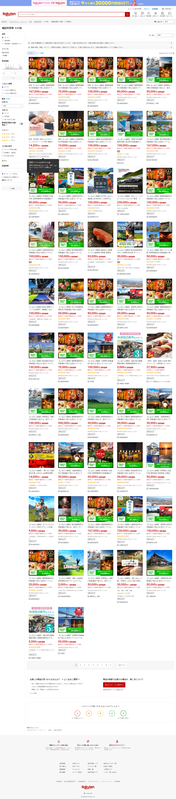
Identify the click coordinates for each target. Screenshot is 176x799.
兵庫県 (92, 381)
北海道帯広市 (64, 160)
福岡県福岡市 (35, 103)
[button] (167, 9)
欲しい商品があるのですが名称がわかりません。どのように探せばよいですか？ (57, 684)
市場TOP (4, 21)
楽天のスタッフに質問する (114, 685)
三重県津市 (152, 596)
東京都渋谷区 (94, 270)
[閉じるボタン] (171, 43)
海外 (8, 99)
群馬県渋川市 (94, 217)
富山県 (121, 163)
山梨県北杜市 (64, 214)
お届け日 (5, 110)
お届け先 (5, 102)
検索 (13, 78)
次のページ (122, 665)
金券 (30, 21)
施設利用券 (38, 21)
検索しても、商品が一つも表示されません (45, 689)
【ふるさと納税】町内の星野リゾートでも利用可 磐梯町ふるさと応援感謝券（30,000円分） (41, 309)
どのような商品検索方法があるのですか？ (45, 686)
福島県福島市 (64, 328)
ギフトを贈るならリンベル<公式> (159, 381)
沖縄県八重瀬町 (124, 383)
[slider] (2, 69)
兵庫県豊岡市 (35, 217)
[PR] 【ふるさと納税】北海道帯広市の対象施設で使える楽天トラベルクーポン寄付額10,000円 (71, 141)
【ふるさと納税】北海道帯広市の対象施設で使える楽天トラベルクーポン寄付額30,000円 (129, 473)
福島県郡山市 (153, 435)
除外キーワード (7, 180)
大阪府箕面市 (35, 491)
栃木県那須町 (94, 160)
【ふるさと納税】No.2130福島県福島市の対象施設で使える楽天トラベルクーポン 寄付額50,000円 (71, 309)
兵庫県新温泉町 (154, 489)
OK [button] (55, 166)
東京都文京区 (35, 379)
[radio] (2, 37)
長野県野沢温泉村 (125, 274)
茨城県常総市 (123, 602)
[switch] (21, 124)
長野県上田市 (123, 328)
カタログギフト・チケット (18, 21)
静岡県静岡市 (94, 437)
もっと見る (33, 693)
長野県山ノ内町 (154, 103)
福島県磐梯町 (35, 325)
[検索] (127, 14)
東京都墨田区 (64, 542)
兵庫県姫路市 (153, 271)
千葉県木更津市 (124, 214)
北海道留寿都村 (65, 596)
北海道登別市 (35, 274)
